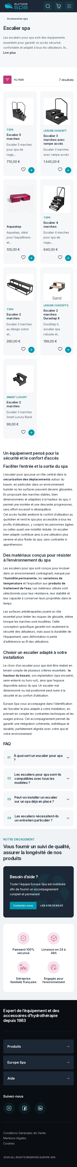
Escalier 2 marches (14, 316)
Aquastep (14, 226)
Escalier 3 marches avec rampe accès (54, 139)
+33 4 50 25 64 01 (51, 905)
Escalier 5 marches (14, 137)
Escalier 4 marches (51, 224)
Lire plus (9, 52)
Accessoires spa (17, 18)
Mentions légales (14, 1138)
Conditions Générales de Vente (24, 1133)
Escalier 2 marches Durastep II (51, 314)
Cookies (9, 1143)
